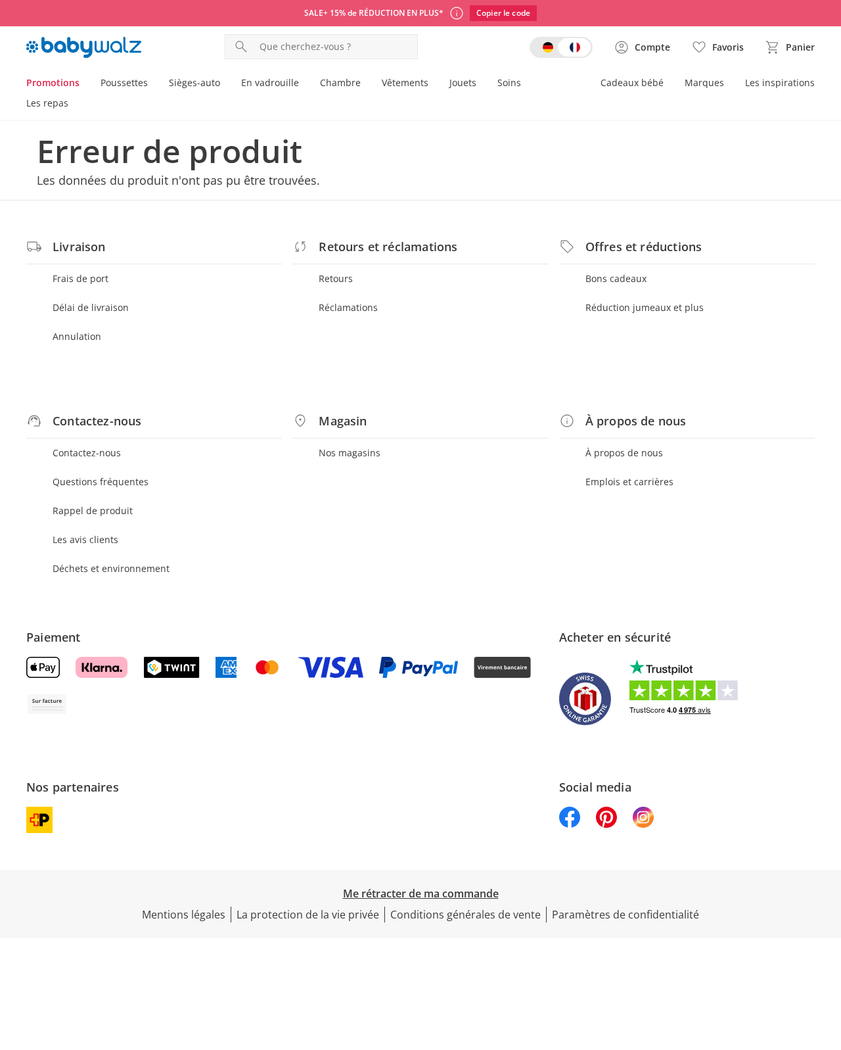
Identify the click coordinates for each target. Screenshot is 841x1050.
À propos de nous (624, 452)
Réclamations (348, 307)
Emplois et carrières (629, 481)
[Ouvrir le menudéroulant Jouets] (481, 84)
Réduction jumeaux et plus (644, 307)
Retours (336, 278)
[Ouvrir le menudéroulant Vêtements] (433, 84)
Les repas (47, 103)
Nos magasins (349, 452)
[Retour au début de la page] (825, 955)
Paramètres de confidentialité (625, 914)
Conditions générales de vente (465, 914)
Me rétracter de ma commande (421, 893)
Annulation (77, 336)
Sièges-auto (194, 82)
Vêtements (405, 82)
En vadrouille (270, 82)
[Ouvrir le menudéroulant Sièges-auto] (225, 84)
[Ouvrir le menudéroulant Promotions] (85, 84)
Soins (509, 82)
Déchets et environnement (111, 568)
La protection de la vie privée (308, 914)
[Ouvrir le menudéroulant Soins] (526, 84)
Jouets (462, 82)
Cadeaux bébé (632, 82)
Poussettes (124, 82)
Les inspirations (780, 82)
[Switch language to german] (561, 47)
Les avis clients (85, 539)
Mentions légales (183, 914)
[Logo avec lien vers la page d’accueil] (83, 47)
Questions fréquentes (100, 481)
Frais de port (80, 278)
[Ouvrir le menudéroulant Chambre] (366, 84)
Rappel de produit (93, 510)
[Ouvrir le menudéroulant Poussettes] (153, 84)
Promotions (53, 82)
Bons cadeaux (616, 278)
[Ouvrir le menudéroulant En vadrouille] (304, 84)
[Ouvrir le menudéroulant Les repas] (73, 104)
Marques (704, 82)
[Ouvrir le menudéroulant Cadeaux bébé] (669, 84)
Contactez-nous (87, 452)
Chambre (340, 82)
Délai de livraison (91, 307)
